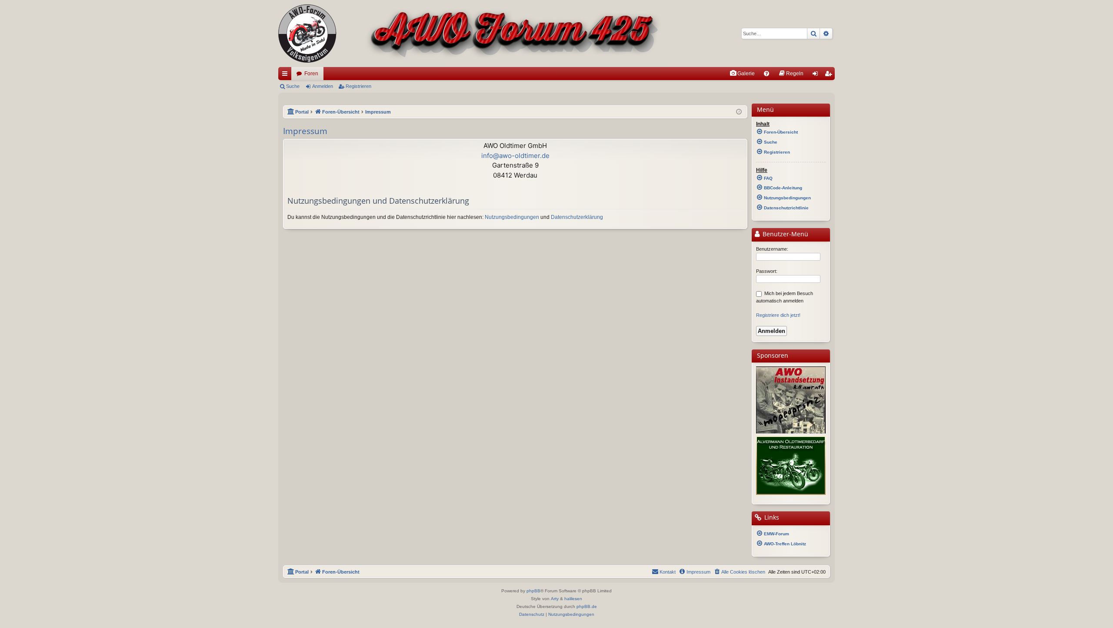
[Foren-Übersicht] (469, 33)
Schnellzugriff (286, 75)
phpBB (533, 590)
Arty (555, 598)
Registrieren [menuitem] (830, 75)
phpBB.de (586, 606)
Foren (311, 74)
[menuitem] (742, 73)
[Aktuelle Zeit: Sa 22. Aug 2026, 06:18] (739, 112)
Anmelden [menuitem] (817, 75)
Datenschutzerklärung (577, 217)
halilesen (573, 598)
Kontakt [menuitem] (668, 571)
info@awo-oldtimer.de (515, 155)
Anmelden (322, 86)
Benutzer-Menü (784, 234)
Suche (293, 86)
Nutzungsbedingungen (512, 217)
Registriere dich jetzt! (778, 315)
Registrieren (358, 86)
